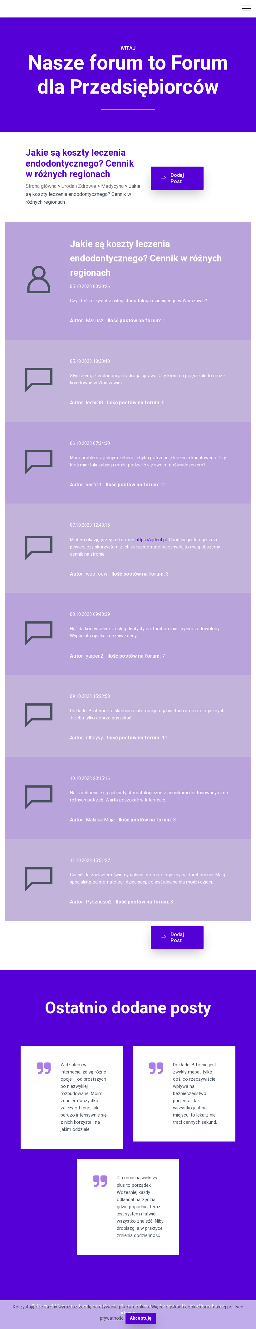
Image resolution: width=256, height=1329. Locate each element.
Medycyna (112, 186)
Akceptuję (140, 1318)
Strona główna (41, 186)
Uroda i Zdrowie (79, 186)
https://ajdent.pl (151, 540)
